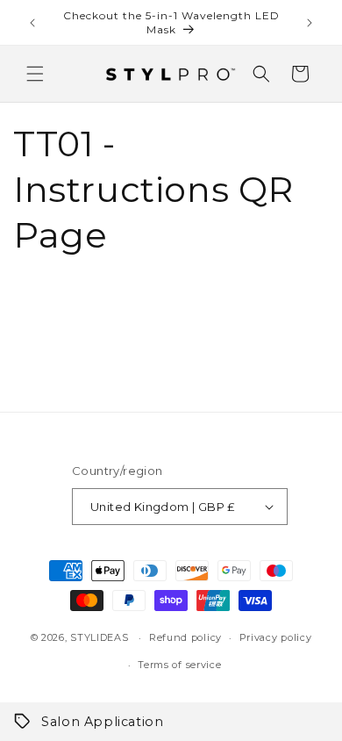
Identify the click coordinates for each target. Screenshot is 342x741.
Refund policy (185, 637)
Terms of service (179, 664)
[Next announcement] (309, 23)
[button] (35, 73)
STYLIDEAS (99, 637)
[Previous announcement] (32, 23)
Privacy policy (275, 637)
